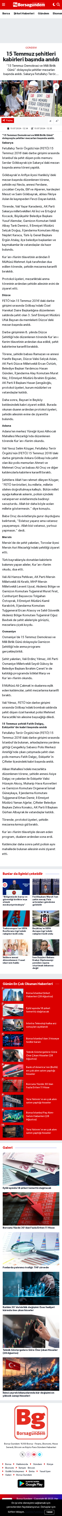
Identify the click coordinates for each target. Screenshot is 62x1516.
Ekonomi (9, 1468)
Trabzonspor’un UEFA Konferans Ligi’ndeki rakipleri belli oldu (15, 931)
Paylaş (9, 120)
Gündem (43, 13)
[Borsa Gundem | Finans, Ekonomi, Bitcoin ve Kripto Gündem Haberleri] (29, 4)
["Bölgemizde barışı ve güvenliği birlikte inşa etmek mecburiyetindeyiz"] (16, 886)
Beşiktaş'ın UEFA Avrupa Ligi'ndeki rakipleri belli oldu (42, 931)
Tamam (49, 1512)
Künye (50, 1464)
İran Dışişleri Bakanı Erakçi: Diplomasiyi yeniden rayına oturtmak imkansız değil (43, 962)
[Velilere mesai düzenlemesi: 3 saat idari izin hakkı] (16, 947)
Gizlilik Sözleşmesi (14, 1471)
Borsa (6, 13)
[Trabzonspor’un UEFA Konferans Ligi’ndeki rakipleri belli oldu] (16, 918)
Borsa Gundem (24, 1475)
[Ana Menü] (3, 5)
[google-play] (31, 1484)
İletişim (22, 1468)
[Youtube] (34, 1454)
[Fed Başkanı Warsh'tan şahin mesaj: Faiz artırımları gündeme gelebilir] (45, 886)
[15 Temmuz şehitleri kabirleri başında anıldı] (31, 98)
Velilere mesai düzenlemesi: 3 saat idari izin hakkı (14, 960)
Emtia (31, 1471)
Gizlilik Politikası (34, 1512)
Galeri (8, 1475)
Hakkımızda (22, 1464)
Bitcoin (31, 1468)
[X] (22, 1454)
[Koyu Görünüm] (54, 5)
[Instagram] (28, 1454)
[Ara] (58, 5)
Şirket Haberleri (24, 13)
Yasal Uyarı (45, 1471)
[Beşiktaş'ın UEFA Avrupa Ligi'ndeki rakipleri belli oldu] (45, 918)
